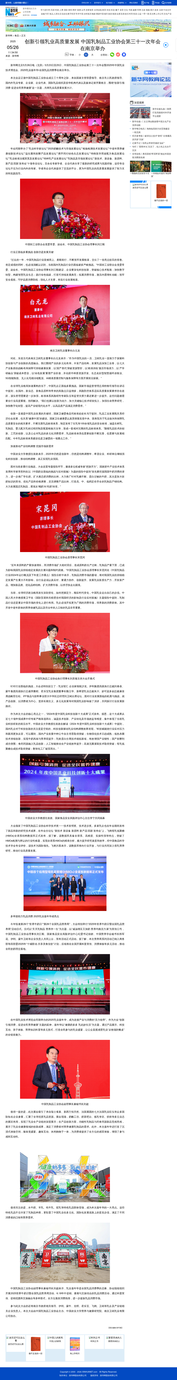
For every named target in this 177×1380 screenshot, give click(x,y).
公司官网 (27, 12)
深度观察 (139, 102)
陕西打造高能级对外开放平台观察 (162, 112)
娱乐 (127, 14)
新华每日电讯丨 (139, 129)
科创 (113, 10)
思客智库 (89, 10)
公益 (139, 14)
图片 (152, 10)
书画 (130, 10)
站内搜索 (168, 3)
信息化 (64, 14)
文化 (126, 10)
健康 (135, 10)
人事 (61, 10)
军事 (139, 10)
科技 (108, 10)
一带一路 (145, 14)
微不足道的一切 (35, 1353)
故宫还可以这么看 (16, 1344)
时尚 (131, 14)
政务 (156, 10)
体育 (122, 10)
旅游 (110, 14)
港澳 (79, 10)
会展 (118, 14)
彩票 (123, 14)
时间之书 (94, 1341)
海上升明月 (75, 1353)
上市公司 (159, 14)
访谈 (143, 10)
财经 (70, 10)
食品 (51, 14)
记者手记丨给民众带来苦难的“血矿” (148, 143)
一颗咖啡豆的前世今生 (139, 173)
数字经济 (71, 14)
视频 (148, 10)
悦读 (135, 14)
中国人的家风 (55, 1341)
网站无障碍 (133, 3)
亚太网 (152, 14)
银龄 (94, 14)
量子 (117, 10)
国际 (66, 10)
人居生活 (57, 14)
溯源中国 (100, 14)
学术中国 (79, 14)
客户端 (146, 3)
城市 (106, 14)
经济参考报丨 (138, 136)
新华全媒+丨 (138, 121)
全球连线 (98, 10)
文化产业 (167, 14)
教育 (104, 10)
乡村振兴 (88, 14)
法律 (161, 10)
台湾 (83, 10)
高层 (53, 10)
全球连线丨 (137, 154)
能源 (114, 14)
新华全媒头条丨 (160, 109)
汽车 (47, 14)
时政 (57, 10)
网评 (74, 10)
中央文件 (167, 10)
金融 (43, 14)
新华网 (9, 35)
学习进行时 (45, 10)
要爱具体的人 (114, 1341)
